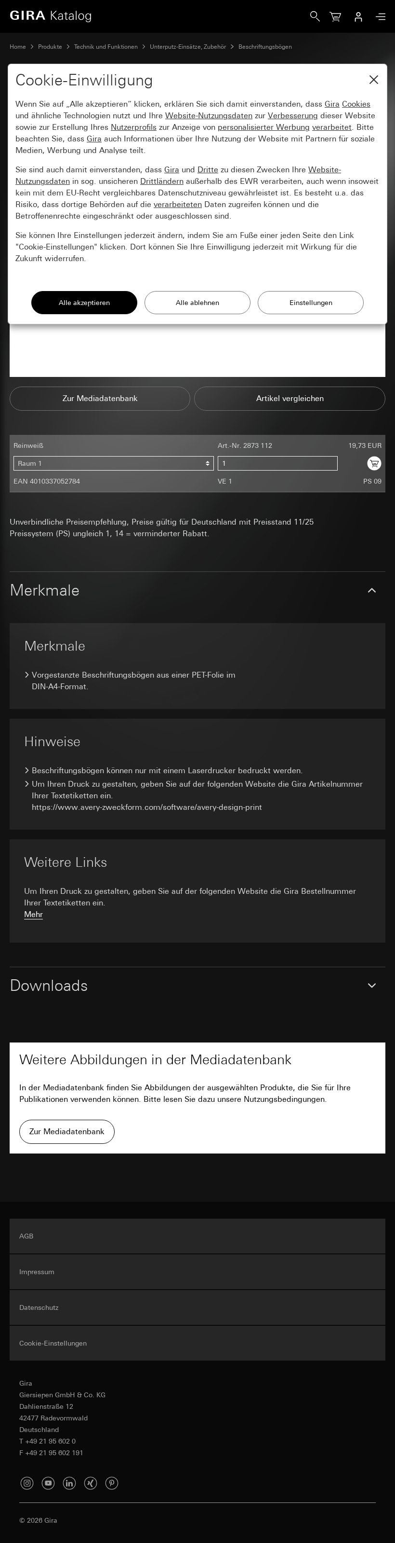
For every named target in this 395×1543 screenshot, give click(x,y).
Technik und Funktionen (106, 46)
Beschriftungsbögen (265, 46)
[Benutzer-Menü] (358, 16)
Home (18, 46)
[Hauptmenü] (378, 17)
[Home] (160, 16)
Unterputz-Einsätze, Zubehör (188, 46)
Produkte (50, 46)
